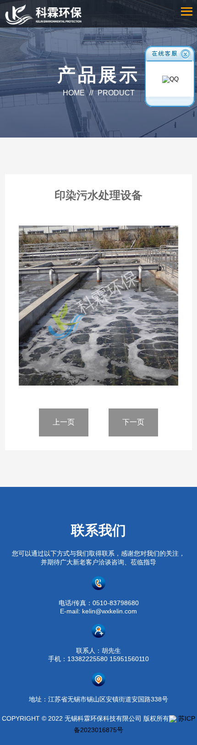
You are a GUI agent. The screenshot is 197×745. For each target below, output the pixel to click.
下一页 (133, 422)
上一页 (64, 422)
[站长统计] (172, 718)
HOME (74, 93)
